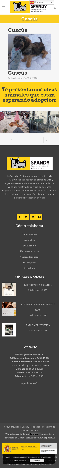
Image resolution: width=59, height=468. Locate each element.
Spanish (38, 2)
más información (20, 461)
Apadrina (29, 240)
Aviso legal (29, 268)
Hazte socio (29, 245)
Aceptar (37, 460)
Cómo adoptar (29, 234)
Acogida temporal (29, 257)
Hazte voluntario (29, 251)
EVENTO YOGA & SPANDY (37, 285)
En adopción (29, 262)
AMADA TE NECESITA (38, 325)
